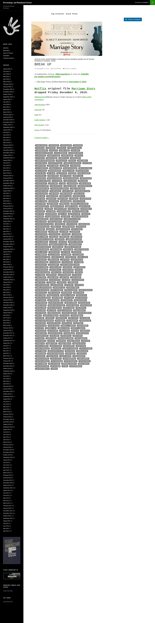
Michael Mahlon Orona (56, 305)
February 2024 (7, 145)
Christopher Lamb (42, 188)
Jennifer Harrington (43, 247)
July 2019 (6, 285)
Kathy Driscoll (55, 269)
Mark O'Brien (40, 295)
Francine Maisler (42, 219)
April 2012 (6, 500)
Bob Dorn (72, 173)
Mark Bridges (66, 292)
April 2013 (6, 470)
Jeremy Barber (56, 249)
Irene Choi (50, 229)
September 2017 (8, 340)
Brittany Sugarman (54, 178)
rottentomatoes (40, 105)
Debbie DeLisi (64, 203)
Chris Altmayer (85, 183)
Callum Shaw (57, 181)
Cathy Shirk (53, 183)
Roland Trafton (82, 333)
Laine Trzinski (40, 277)
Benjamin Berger (54, 170)
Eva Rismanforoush (52, 216)
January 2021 (7, 239)
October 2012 (7, 485)
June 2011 (6, 526)
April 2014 (6, 439)
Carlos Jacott (41, 183)
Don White (49, 208)
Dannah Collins (65, 196)
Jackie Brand (75, 231)
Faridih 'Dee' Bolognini (79, 216)
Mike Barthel (81, 307)
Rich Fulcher (53, 330)
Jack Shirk (64, 231)
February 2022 (7, 206)
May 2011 (6, 528)
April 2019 (6, 292)
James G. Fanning (41, 236)
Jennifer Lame (58, 247)
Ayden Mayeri (75, 165)
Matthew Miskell (80, 300)
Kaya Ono (79, 269)
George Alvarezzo (55, 221)
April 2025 (6, 109)
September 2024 (8, 127)
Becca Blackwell (85, 168)
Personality (38, 61)
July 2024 (6, 132)
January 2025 (7, 117)
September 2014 (8, 427)
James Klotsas (76, 236)
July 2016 (6, 376)
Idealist (67, 59)
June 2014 (6, 434)
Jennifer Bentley (75, 244)
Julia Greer (79, 262)
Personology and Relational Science (17, 2)
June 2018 (6, 318)
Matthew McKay (67, 300)
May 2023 (6, 168)
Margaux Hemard (71, 290)
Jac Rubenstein (41, 231)
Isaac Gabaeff (77, 229)
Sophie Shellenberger (55, 353)
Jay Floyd (53, 241)
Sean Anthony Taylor (56, 351)
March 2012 (6, 503)
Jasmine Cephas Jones (74, 239)
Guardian (60, 59)
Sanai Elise (85, 340)
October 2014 (7, 424)
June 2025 (6, 104)
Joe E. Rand (65, 252)
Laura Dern (64, 277)
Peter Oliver (67, 323)
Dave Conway (63, 198)
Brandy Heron (53, 175)
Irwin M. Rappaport (63, 229)
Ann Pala (72, 160)
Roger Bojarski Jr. (55, 333)
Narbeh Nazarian (54, 313)
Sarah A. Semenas (42, 346)
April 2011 (6, 531)
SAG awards (39, 125)
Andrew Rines (75, 158)
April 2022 (6, 201)
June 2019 (6, 287)
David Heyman (53, 201)
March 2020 (6, 264)
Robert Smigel (41, 333)
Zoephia (54, 368)
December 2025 (7, 89)
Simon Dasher (40, 353)
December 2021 (7, 211)
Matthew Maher (53, 300)
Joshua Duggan (77, 259)
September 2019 (8, 279)
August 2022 (6, 191)
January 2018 (7, 330)
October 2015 (7, 394)
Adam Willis (61, 148)
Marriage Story (83, 88)
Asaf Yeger (87, 163)
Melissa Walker (84, 302)
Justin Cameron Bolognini (70, 264)
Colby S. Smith (68, 191)
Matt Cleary (69, 297)
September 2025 (8, 97)
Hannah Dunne (84, 224)
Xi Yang (65, 366)
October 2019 (7, 277)
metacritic (38, 110)
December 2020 (7, 241)
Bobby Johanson (84, 173)
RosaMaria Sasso (42, 335)
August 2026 (6, 69)
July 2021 (6, 224)
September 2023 (8, 158)
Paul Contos (73, 318)
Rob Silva (75, 330)
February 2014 (7, 444)
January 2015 (7, 417)
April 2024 (6, 140)
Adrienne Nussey (41, 150)
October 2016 (7, 368)
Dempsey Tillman (71, 206)
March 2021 (6, 234)
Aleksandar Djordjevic (44, 153)
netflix (38, 315)
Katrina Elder (68, 269)
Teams (53, 61)
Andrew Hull (63, 158)
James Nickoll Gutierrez (44, 239)
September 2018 (8, 310)
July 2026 (6, 71)
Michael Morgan (72, 305)
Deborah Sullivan (57, 206)
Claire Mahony (55, 191)
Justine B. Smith (56, 267)
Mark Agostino (54, 292)
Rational (47, 61)
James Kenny (64, 236)
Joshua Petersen (42, 262)
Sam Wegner (61, 340)
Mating (80, 59)
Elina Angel (40, 211)
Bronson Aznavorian (71, 178)
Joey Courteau (54, 254)
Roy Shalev (40, 338)
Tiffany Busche (52, 356)
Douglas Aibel (74, 208)
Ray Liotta (39, 328)
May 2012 (6, 498)
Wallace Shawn (54, 363)
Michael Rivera (86, 305)
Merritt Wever (41, 305)
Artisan (37, 59)
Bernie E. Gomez (68, 170)
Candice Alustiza (70, 181)
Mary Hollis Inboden (43, 297)
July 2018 (6, 315)
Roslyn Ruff (78, 335)
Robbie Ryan (85, 330)
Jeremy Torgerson (81, 249)
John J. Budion (78, 254)
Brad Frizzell (41, 175)
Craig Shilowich (41, 193)
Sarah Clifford (56, 346)
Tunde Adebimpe (83, 358)
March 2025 (6, 112)
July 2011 (6, 523)
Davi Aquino (74, 198)
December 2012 (7, 480)
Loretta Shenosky (42, 285)
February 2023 (7, 175)
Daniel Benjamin (66, 193)
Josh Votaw (65, 259)
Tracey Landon (65, 356)
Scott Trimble (41, 351)
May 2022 (6, 198)
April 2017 (6, 353)
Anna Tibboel (82, 160)
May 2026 (6, 76)
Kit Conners (40, 274)
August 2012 (6, 490)
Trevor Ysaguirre (42, 358)
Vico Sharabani (57, 361)
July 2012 (6, 493)
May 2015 (6, 406)
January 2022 (7, 208)
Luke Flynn (79, 285)
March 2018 (6, 325)
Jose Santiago (41, 259)
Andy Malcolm (61, 160)
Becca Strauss (41, 170)
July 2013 (6, 462)
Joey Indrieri (66, 254)
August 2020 (6, 252)
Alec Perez (75, 150)
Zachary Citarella (42, 368)
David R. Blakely (79, 201)
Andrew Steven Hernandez (45, 160)
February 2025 (7, 114)
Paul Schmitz (85, 318)
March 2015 (6, 411)
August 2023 (6, 160)
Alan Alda (53, 150)
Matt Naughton (81, 297)
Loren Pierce (73, 282)
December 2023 (7, 150)
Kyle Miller (77, 274)
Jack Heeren (53, 231)
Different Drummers (142, 2)
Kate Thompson (79, 267)
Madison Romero (72, 287)
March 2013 (6, 472)
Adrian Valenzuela (74, 148)
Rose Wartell (66, 335)
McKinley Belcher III (56, 302)
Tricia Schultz (56, 358)
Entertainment (51, 59)
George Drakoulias (71, 221)
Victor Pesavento (71, 361)
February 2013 (7, 475)
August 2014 (6, 429)
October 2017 (7, 338)
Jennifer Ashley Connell (58, 244)
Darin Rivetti (51, 198)
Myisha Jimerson (79, 310)
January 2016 (7, 389)
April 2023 (6, 170)
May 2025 (6, 107)
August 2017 (6, 343)
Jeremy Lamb (68, 249)
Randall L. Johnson (68, 325)
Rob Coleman (64, 330)
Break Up (42, 64)
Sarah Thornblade (42, 348)
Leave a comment (71, 68)
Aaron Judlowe (41, 145)
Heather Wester (68, 226)
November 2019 (7, 274)
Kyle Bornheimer (64, 274)
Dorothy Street (60, 208)
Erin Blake (86, 214)
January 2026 (7, 86)
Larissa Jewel (53, 277)
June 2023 (6, 165)
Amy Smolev (40, 158)
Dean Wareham (52, 203)
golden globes (39, 120)
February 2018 (7, 328)
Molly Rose (51, 310)
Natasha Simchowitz (69, 313)
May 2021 (6, 229)
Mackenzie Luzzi (59, 287)
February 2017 (7, 358)
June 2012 (6, 495)
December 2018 (7, 302)
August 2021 (6, 221)
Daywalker (6, 55)
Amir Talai (79, 155)
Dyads (43, 59)
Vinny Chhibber (41, 363)
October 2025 (7, 94)
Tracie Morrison (79, 356)
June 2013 (6, 465)
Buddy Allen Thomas (43, 181)
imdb (36, 115)
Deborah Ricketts (42, 206)
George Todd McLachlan (44, 224)
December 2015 (7, 391)
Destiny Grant (85, 206)
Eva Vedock (65, 216)
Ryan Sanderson (81, 338)
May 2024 (6, 137)
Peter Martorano (54, 323)
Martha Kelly (81, 295)
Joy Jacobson (55, 262)
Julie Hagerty (53, 264)
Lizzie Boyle (62, 282)
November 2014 (7, 422)
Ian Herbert (40, 229)
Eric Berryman (51, 214)
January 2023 (7, 178)
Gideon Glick (60, 224)
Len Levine (66, 280)
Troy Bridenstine (69, 358)
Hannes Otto (56, 226)
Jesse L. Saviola (41, 252)
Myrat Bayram (41, 313)
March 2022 (6, 203)
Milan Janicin (40, 310)
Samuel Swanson (73, 340)
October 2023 (7, 155)
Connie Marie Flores (82, 191)
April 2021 (6, 231)
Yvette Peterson (75, 366)
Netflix (40, 88)
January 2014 (7, 447)
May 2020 (6, 259)
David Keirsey (57, 68)
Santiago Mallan (79, 343)
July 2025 (6, 102)
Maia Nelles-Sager (42, 290)
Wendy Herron (84, 363)
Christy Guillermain (77, 188)
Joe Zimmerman (41, 254)
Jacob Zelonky (55, 234)
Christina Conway (42, 186)
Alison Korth (40, 155)
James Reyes (60, 239)
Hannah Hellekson (42, 226)
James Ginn (53, 236)
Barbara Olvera (55, 168)
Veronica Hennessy (42, 361)
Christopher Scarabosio (59, 188)
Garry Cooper (41, 221)
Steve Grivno (70, 353)
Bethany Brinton (82, 170)
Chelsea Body (72, 183)
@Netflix (85, 74)
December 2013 (7, 450)
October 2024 (7, 125)
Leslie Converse (78, 280)
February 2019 (7, 297)
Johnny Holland (58, 257)
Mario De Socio (41, 292)
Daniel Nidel (40, 196)
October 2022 (7, 186)
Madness (74, 59)
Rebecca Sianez (64, 328)
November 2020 (7, 244)
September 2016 (8, 371)
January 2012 (7, 508)
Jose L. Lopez (83, 257)
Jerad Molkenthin (42, 249)
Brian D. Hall (78, 175)
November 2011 (7, 513)
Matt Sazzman (40, 300)
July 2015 (6, 401)
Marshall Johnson (67, 295)
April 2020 (6, 262)
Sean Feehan (70, 351)
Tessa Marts (40, 356)
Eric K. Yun (62, 214)
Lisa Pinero (51, 282)
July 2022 (6, 193)
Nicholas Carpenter (51, 315)
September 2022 (8, 188)
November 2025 (7, 92)
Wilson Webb (55, 366)
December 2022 (7, 180)
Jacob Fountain (41, 234)
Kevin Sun (79, 272)
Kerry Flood (56, 272)
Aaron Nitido (54, 145)
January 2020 (7, 269)
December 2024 (7, 119)
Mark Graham (78, 292)
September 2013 (8, 457)
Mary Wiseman (57, 297)
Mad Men (6, 48)
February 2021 (7, 236)
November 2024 (7, 122)
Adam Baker (78, 145)
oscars (36, 130)
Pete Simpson (60, 320)
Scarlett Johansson (70, 348)
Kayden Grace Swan (42, 272)
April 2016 (6, 384)
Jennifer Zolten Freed (72, 247)
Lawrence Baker (41, 280)
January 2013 (7, 477)
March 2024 (6, 142)
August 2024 (6, 130)
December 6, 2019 (77, 82)
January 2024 (7, 147)
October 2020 (7, 246)
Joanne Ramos (54, 252)
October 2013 (7, 455)
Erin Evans (39, 216)
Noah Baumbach (77, 315)
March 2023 (6, 173)
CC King (62, 183)
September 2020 (8, 249)
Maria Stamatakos (86, 290)
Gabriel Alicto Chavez (72, 219)
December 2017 (7, 333)
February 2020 (7, 267)
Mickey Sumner (69, 307)
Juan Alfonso (67, 262)
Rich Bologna (41, 330)
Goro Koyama (72, 224)
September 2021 (8, 219)
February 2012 (7, 505)
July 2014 (6, 432)
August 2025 (6, 99)
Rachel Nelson (54, 325)
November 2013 (7, 452)
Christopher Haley (85, 186)
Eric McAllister (74, 214)
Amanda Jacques (53, 155)
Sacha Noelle (40, 340)
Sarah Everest (69, 346)
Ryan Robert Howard (66, 338)
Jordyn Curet (71, 257)
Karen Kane (67, 267)
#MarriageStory (62, 74)
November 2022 (7, 183)
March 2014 (6, 442)
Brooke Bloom (86, 178)
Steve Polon (82, 353)
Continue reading (42, 138)
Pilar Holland (41, 325)
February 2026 (7, 84)
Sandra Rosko (52, 343)
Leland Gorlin (55, 280)
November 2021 (7, 213)
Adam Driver (51, 148)
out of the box (89, 59)
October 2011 (7, 516)
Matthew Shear (41, 302)
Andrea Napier (52, 158)
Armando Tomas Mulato (73, 163)
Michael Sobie (40, 307)
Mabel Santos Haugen (43, 287)
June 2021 (6, 226)
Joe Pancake (76, 252)
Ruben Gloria (51, 338)
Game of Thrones (8, 53)
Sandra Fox (40, 343)
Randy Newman (83, 325)
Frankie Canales (56, 219)
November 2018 (7, 305)
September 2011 (8, 518)
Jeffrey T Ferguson (75, 241)
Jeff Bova (63, 241)
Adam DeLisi (40, 148)
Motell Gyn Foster (64, 310)
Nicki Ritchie (65, 315)
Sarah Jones (81, 346)
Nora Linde (40, 318)
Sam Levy (51, 340)
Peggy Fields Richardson (44, 320)
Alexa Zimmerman (60, 153)
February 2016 (7, 386)
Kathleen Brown (41, 269)
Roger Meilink (69, 333)
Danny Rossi (40, 198)
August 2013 (6, 460)
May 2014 (6, 437)
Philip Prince (78, 323)
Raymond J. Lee (51, 328)
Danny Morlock (79, 196)
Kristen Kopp (51, 274)
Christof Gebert (70, 186)
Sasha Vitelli (56, 348)
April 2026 (6, 79)
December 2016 (7, 363)
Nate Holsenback (85, 313)
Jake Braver (77, 234)
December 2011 (7, 510)
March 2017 (6, 356)
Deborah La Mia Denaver (80, 203)
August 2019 (6, 282)
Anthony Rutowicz (55, 163)
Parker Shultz (61, 318)
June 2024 (6, 135)
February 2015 (7, 414)
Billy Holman (61, 173)
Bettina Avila (40, 173)
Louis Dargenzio (56, 285)
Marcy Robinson (57, 290)
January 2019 (7, 300)
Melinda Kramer (70, 302)
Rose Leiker (55, 335)
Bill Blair (51, 173)
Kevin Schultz (68, 272)
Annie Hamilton (41, 163)
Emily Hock (39, 214)
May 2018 (6, 320)
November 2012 (7, 483)
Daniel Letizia (79, 193)
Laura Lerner (75, 277)
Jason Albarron (41, 241)
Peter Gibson (40, 323)
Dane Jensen (54, 193)
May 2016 (6, 381)
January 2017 (7, 361)
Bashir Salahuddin (70, 168)
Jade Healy (66, 234)
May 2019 (6, 290)
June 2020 (6, 257)
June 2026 (6, 74)
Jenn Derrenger (41, 244)
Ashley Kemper (53, 165)
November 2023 (7, 153)
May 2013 (6, 467)
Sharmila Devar (82, 351)
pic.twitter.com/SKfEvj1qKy (47, 77)
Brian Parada (40, 178)
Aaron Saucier (66, 145)
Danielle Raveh (52, 196)
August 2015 (6, 399)
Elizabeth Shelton (64, 211)
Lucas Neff (69, 285)
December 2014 (7, 419)
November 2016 (7, 366)
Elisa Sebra (51, 211)
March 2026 (6, 81)
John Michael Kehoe (43, 257)
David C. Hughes (41, 201)
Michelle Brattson (54, 307)
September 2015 (8, 396)
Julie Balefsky (41, 264)
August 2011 (6, 521)
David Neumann (66, 201)
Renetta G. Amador (78, 328)
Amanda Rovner (67, 155)
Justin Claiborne (42, 267)
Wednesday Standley (69, 363)
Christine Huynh (56, 186)
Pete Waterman (72, 320)
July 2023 (6, 163)
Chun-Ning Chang (42, 191)
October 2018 (7, 307)
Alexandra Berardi (75, 153)
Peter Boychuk (85, 320)
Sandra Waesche (64, 343)
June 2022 (6, 196)
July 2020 (6, 254)
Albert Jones (64, 150)
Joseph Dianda (53, 259)
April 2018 (6, 323)
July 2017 (6, 345)
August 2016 (6, 373)
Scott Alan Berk (86, 348)
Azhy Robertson (41, 168)
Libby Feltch (40, 282)
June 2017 (6, 348)
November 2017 (7, 335)
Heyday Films (81, 226)
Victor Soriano (85, 361)
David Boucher (85, 198)
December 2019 (7, 272)
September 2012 (8, 488)
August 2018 (6, 312)
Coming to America (8, 58)
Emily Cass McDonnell (80, 211)
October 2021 (7, 216)
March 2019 (6, 295)
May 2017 (6, 351)
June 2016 (6, 378)
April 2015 (6, 409)
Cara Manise (83, 181)
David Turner (40, 203)
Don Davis (39, 208)
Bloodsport (6, 50)
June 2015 (6, 404)
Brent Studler (66, 175)
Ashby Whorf (40, 165)
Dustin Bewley (86, 208)
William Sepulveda (42, 366)
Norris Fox (50, 318)
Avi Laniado (64, 165)
